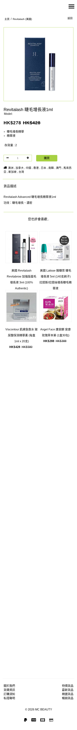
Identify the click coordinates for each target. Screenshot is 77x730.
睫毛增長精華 (15, 131)
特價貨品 (67, 685)
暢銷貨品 (67, 698)
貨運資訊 (9, 689)
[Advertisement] (38, 509)
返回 (70, 18)
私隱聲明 (9, 698)
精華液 (11, 135)
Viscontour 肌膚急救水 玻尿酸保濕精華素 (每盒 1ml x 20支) (21, 335)
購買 (47, 158)
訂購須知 (9, 694)
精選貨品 (67, 694)
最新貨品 (67, 689)
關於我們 (9, 685)
